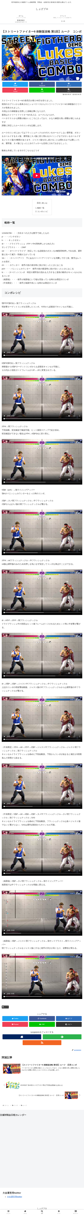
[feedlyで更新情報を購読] (62, 1036)
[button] (69, 90)
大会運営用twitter (14, 1197)
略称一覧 (40, 208)
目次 (39, 203)
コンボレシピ (42, 211)
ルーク (6, 1007)
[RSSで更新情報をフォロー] (42, 1042)
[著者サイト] (22, 1036)
